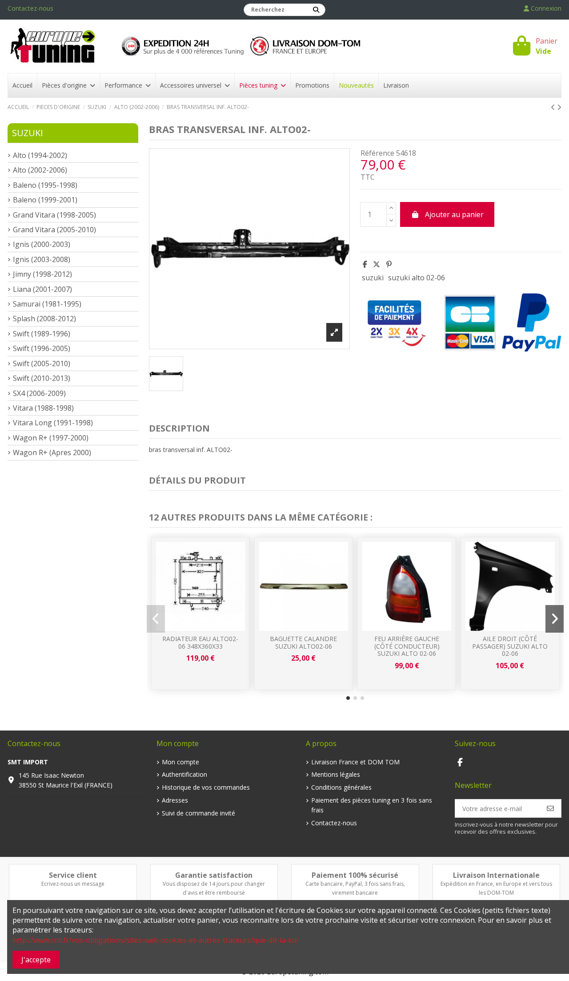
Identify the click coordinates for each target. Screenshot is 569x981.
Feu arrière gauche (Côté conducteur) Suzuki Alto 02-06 (407, 646)
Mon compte (180, 762)
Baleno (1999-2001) (45, 200)
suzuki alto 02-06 (416, 278)
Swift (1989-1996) (41, 334)
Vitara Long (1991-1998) (53, 423)
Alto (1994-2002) (40, 155)
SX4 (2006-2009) (39, 393)
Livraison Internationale (496, 875)
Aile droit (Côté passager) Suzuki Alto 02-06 (510, 646)
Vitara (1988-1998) (43, 408)
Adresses (175, 800)
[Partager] (365, 264)
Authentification (184, 774)
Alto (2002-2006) (40, 170)
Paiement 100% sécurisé (355, 875)
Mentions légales (335, 774)
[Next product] (559, 107)
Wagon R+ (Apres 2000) (52, 452)
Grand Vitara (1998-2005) (54, 215)
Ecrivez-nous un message (72, 884)
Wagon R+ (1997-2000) (50, 438)
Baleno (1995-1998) (45, 185)
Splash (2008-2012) (44, 318)
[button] (348, 698)
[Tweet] (376, 264)
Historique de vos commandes (206, 787)
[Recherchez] (316, 10)
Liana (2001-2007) (42, 289)
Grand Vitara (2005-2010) (54, 229)
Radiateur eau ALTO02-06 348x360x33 (200, 642)
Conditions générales (341, 787)
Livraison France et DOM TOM (355, 762)
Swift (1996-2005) (41, 348)
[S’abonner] (550, 808)
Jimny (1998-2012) (42, 274)
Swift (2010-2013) (41, 378)
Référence (377, 153)
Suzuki (27, 133)
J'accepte (36, 960)
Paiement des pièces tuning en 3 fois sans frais (371, 805)
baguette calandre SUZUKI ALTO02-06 (303, 642)
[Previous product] (554, 107)
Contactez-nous (30, 8)
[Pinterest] (389, 264)
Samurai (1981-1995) (47, 304)
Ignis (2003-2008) (41, 259)
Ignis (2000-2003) (41, 244)
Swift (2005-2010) (41, 363)
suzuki (373, 278)
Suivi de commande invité (198, 813)
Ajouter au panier (454, 214)
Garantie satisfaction (213, 875)
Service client (73, 875)
